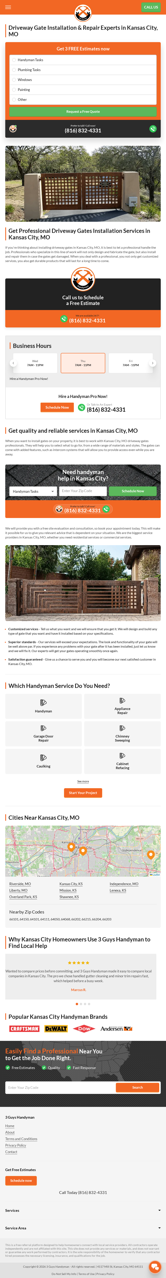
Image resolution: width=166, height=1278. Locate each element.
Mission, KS (68, 890)
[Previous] (13, 363)
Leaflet (156, 874)
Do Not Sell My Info (64, 1274)
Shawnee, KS (69, 897)
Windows (25, 80)
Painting (24, 89)
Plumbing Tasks (29, 70)
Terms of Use (86, 1274)
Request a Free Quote (83, 111)
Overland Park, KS (23, 897)
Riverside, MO (20, 884)
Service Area (15, 1228)
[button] (83, 851)
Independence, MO (124, 884)
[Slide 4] (89, 1004)
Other (22, 99)
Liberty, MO (18, 890)
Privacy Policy (15, 1145)
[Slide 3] (85, 1004)
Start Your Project (83, 793)
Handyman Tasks (30, 60)
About (10, 1132)
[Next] (152, 363)
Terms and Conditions (21, 1139)
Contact (11, 1152)
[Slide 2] (81, 1004)
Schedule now (21, 1180)
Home (9, 1126)
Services (12, 1210)
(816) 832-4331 (87, 320)
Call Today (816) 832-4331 (83, 1192)
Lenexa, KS (118, 890)
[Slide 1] (77, 1004)
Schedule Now (57, 407)
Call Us (151, 7)
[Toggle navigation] (8, 7)
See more (83, 781)
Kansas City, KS (71, 884)
